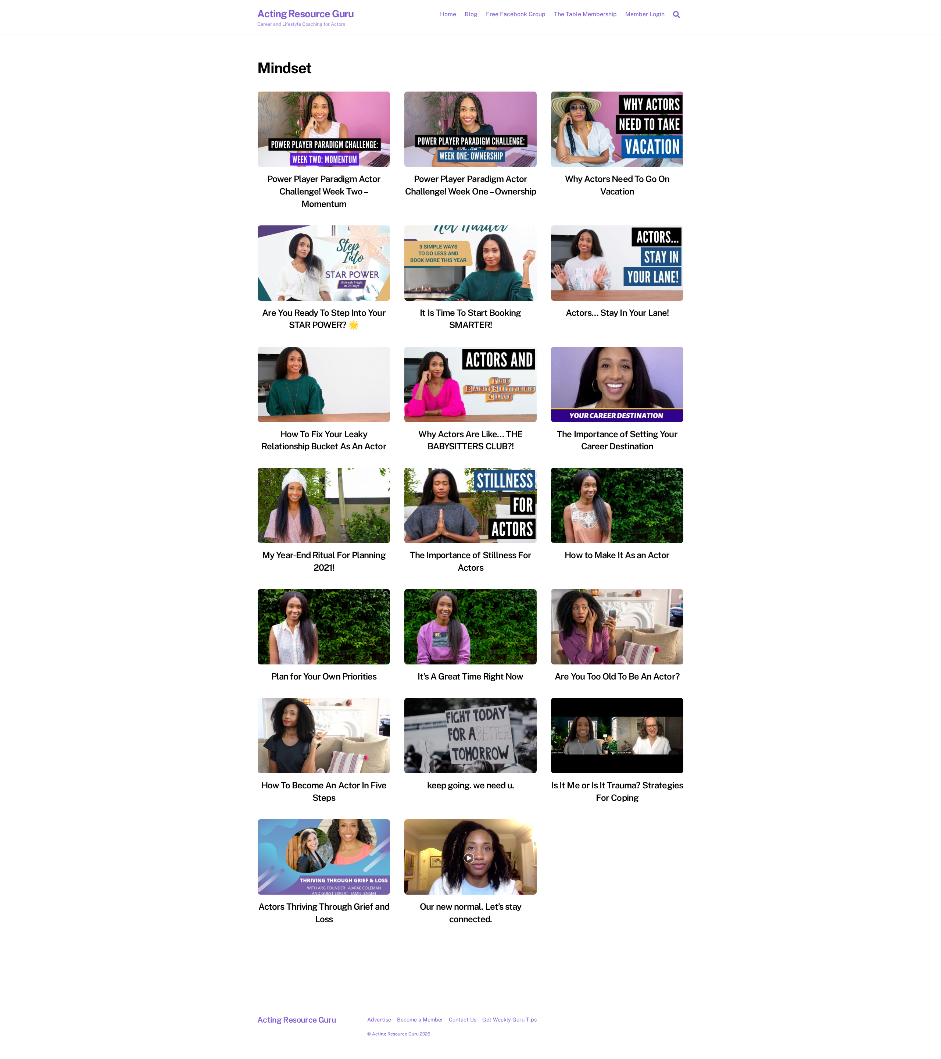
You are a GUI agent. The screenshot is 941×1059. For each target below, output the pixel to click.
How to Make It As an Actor (617, 555)
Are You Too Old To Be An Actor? (617, 676)
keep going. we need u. (470, 785)
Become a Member (420, 1019)
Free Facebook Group (515, 14)
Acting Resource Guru (395, 1034)
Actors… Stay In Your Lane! (617, 312)
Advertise (379, 1019)
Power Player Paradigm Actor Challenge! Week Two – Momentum (323, 191)
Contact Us (462, 1019)
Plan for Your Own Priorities (323, 676)
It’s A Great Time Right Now (470, 676)
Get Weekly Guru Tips (509, 1019)
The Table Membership (585, 14)
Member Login (645, 14)
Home (448, 14)
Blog (471, 14)
